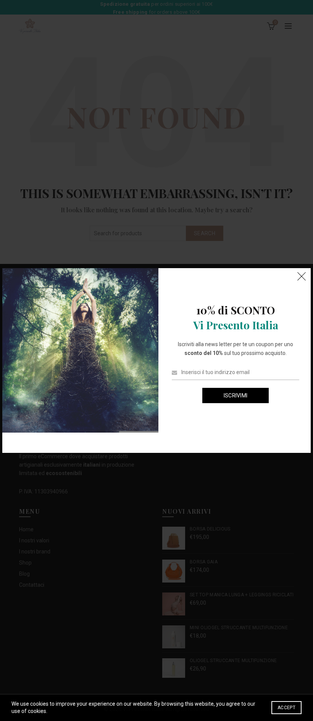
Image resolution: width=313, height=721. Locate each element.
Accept (286, 707)
